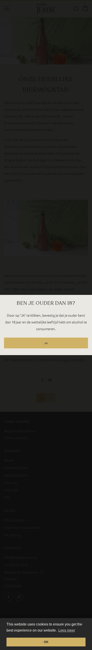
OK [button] (46, 642)
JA (46, 343)
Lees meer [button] (66, 630)
